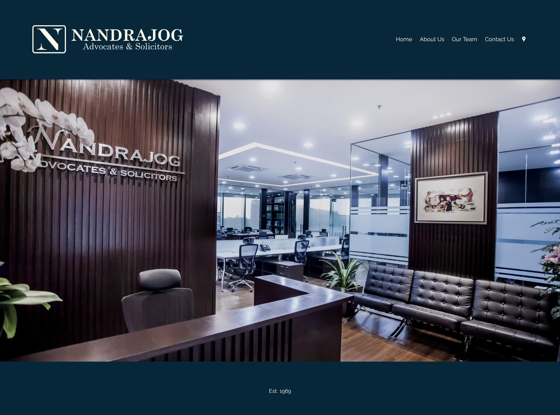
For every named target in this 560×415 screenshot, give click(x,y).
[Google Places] (524, 39)
